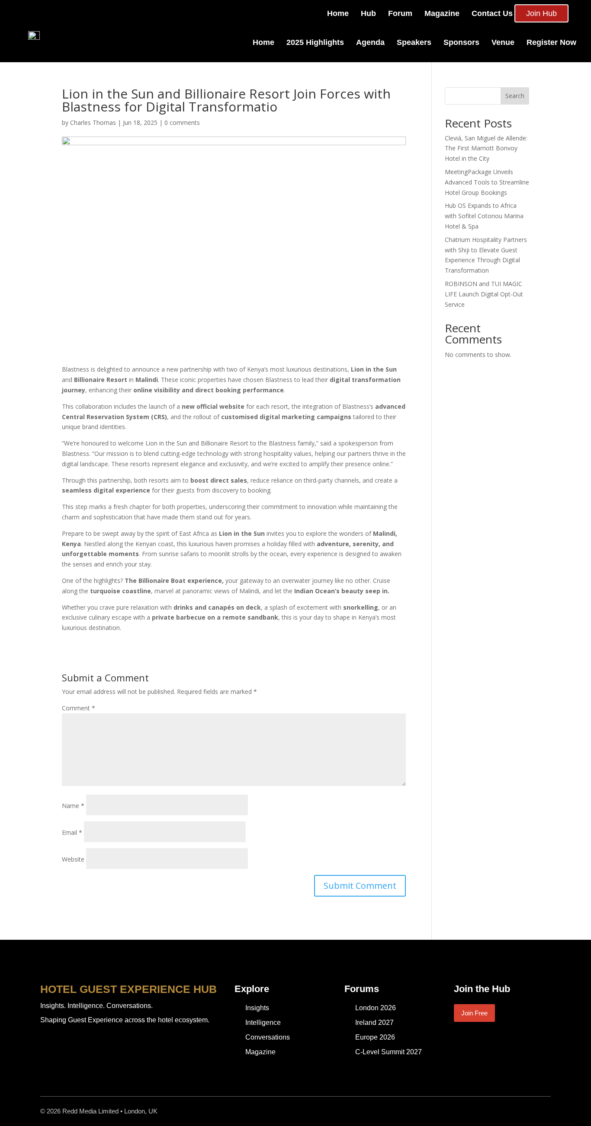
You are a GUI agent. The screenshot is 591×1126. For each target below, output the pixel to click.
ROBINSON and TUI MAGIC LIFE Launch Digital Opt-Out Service (484, 294)
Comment (78, 708)
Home (338, 13)
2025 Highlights (315, 42)
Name (73, 806)
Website (73, 859)
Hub (368, 13)
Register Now (551, 42)
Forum (400, 13)
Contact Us (492, 13)
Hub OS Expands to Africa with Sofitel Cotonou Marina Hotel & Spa (484, 215)
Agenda (370, 42)
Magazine (441, 13)
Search (514, 96)
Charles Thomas (93, 122)
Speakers (414, 42)
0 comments (182, 122)
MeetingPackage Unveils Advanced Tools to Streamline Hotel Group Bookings (487, 182)
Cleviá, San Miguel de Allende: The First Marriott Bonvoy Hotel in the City (486, 148)
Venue (502, 42)
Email (72, 832)
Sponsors (461, 42)
